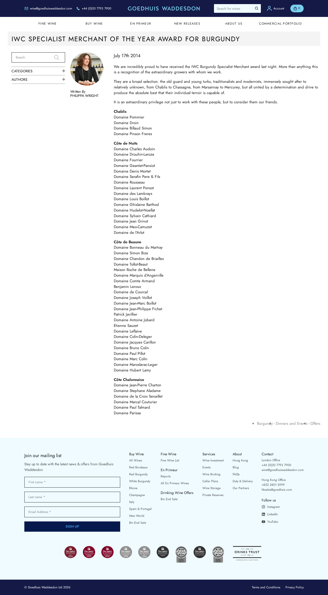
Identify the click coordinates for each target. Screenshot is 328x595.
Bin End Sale (137, 522)
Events (206, 467)
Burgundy (265, 423)
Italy (131, 501)
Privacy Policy (294, 587)
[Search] (59, 57)
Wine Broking (211, 474)
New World (136, 515)
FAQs (236, 474)
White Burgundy (139, 481)
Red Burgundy (138, 474)
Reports (166, 476)
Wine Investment (213, 460)
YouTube (272, 521)
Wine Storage (211, 488)
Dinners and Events (292, 423)
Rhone (133, 488)
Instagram (273, 507)
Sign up (72, 526)
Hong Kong (240, 460)
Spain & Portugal (140, 508)
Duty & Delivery (243, 481)
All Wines (135, 460)
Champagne (137, 495)
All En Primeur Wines (175, 483)
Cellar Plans (210, 481)
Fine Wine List (170, 460)
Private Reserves (212, 495)
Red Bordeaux (138, 467)
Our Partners (241, 488)
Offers (315, 423)
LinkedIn (272, 514)
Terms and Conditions (266, 587)
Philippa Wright (84, 95)
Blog (236, 467)
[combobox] (237, 8)
